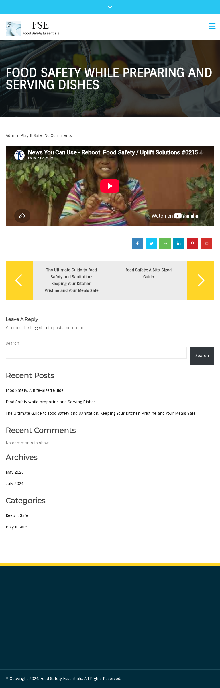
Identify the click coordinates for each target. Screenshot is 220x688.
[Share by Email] (206, 243)
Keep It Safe (17, 515)
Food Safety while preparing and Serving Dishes (51, 402)
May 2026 (15, 472)
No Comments (58, 135)
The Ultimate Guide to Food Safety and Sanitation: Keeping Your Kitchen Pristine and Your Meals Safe (101, 413)
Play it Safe (31, 135)
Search (12, 343)
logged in (38, 327)
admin (12, 135)
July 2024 (14, 483)
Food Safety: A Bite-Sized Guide (35, 390)
